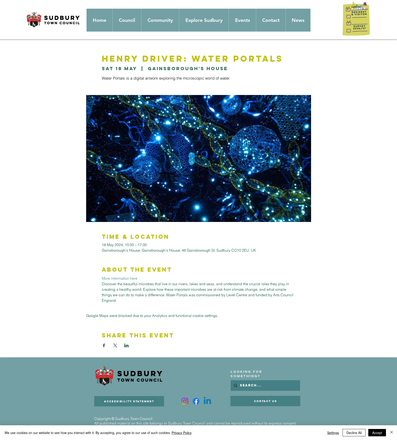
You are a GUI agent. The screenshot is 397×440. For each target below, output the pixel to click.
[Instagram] (184, 401)
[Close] (391, 432)
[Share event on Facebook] (104, 345)
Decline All (354, 432)
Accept (377, 432)
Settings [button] (333, 432)
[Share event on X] (115, 345)
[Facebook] (196, 401)
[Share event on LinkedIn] (126, 345)
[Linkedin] (207, 401)
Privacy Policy (182, 432)
